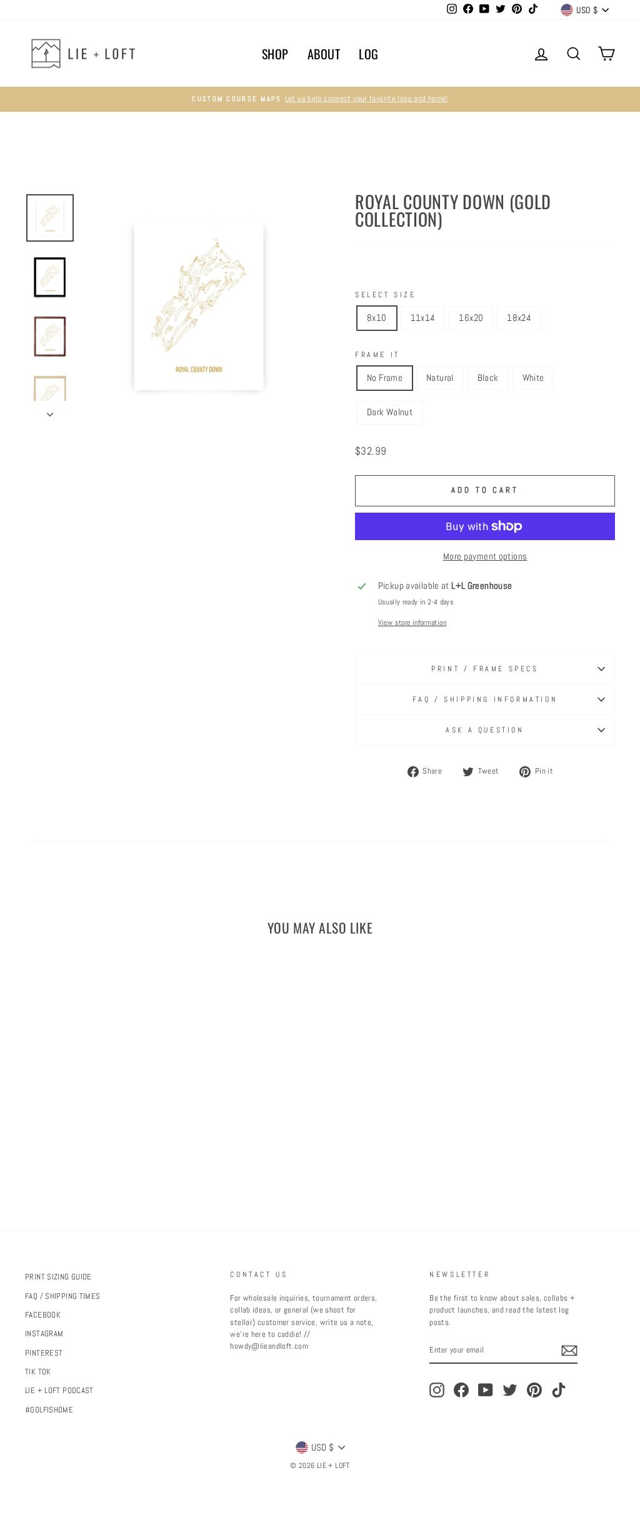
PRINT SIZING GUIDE (58, 1277)
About (324, 53)
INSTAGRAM (44, 1334)
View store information (412, 623)
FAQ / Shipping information (485, 699)
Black (488, 377)
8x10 (377, 317)
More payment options (485, 556)
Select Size (385, 295)
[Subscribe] (569, 1350)
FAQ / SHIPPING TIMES (63, 1296)
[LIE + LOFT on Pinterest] (534, 1389)
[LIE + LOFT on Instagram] (436, 1389)
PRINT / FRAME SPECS (484, 669)
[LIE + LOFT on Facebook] (461, 1389)
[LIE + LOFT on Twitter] (510, 1389)
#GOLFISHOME (49, 1410)
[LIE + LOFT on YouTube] (485, 1389)
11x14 (423, 317)
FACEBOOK (43, 1315)
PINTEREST (43, 1353)
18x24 (519, 317)
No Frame (384, 377)
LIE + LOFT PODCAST (59, 1391)
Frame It (377, 355)
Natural (440, 377)
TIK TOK (38, 1372)
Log (369, 53)
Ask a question (485, 730)
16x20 (471, 317)
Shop (275, 53)
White (533, 377)
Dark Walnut (389, 412)
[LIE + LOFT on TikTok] (558, 1389)
